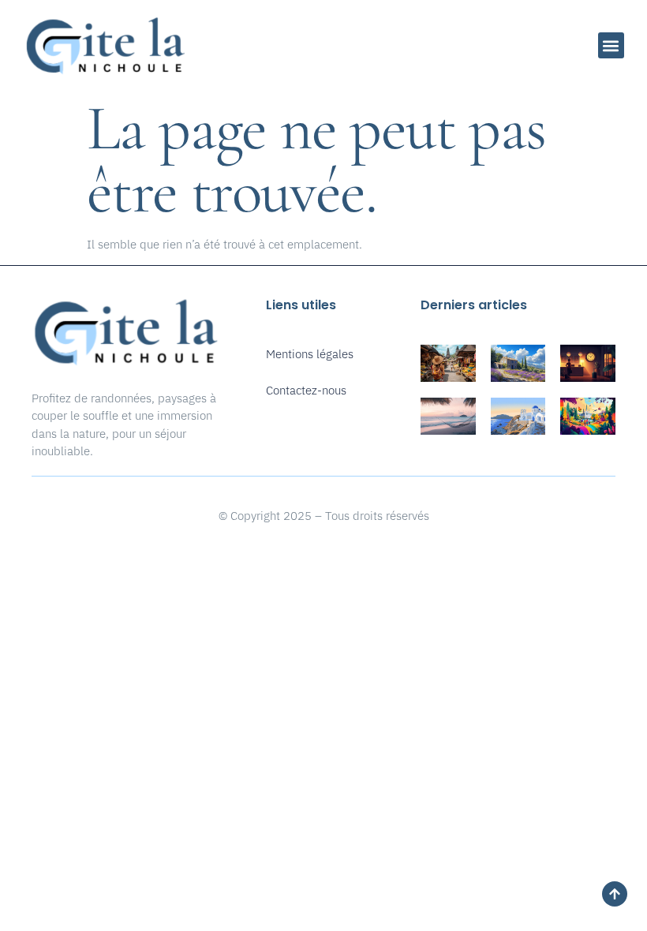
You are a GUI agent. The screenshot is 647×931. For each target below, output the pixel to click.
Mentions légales (309, 353)
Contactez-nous (306, 390)
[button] (611, 45)
